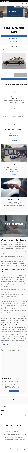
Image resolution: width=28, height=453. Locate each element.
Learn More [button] (14, 140)
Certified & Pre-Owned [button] (14, 38)
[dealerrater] (13, 399)
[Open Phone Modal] (23, 4)
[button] (1, 15)
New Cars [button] (14, 35)
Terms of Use (5, 434)
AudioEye (23, 434)
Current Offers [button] (14, 208)
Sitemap (22, 431)
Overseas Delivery (15, 434)
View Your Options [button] (13, 227)
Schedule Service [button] (14, 41)
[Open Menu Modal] (2, 4)
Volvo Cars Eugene (19, 437)
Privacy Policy (7, 431)
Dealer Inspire (14, 441)
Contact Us (15, 431)
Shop (3, 71)
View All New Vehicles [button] (14, 79)
